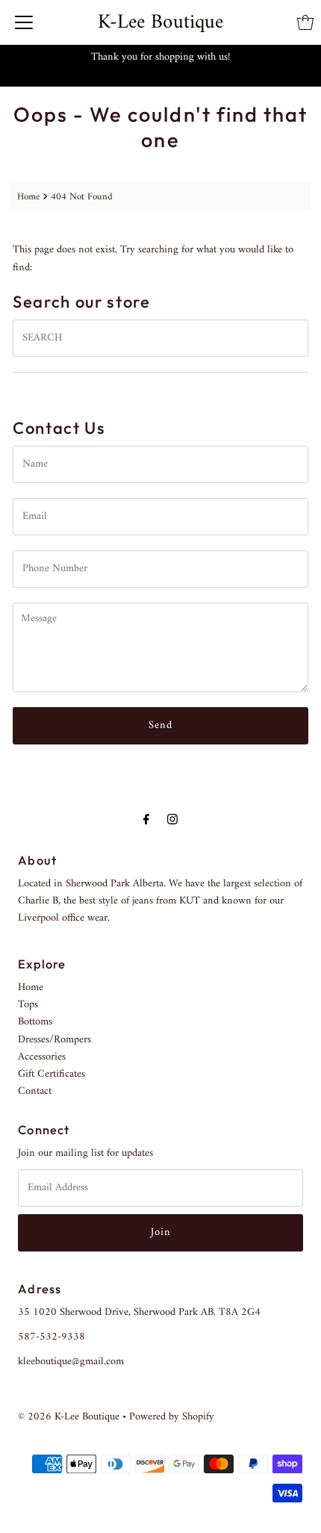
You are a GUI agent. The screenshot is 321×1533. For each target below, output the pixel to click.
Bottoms (35, 1022)
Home (28, 196)
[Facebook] (146, 820)
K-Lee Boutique (160, 22)
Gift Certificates (51, 1074)
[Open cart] (305, 22)
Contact (35, 1091)
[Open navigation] (24, 22)
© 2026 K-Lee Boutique (68, 1417)
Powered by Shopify (171, 1417)
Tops (28, 1004)
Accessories (42, 1057)
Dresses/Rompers (54, 1039)
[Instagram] (172, 820)
